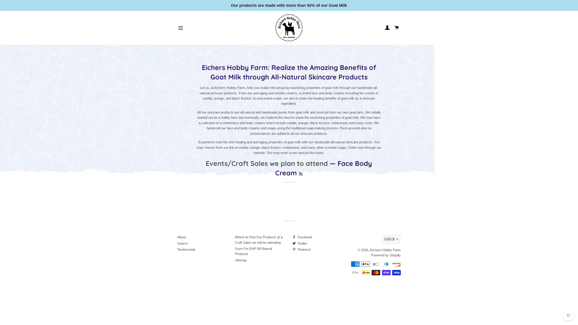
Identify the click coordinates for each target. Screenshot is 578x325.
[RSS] (301, 173)
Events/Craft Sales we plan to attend (267, 163)
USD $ (389, 239)
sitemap (241, 260)
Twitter (302, 243)
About (181, 237)
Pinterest (304, 249)
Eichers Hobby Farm (385, 250)
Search (182, 243)
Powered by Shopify (386, 255)
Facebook (304, 237)
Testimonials (186, 249)
